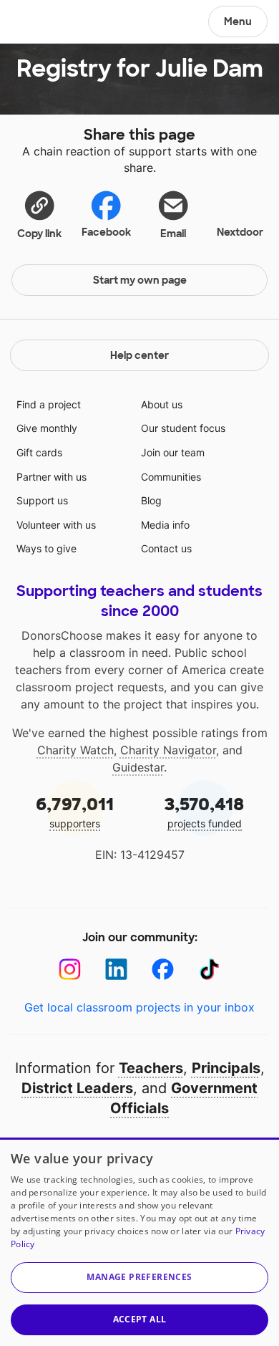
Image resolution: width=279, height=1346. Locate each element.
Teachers (151, 1068)
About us (161, 404)
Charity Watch (75, 750)
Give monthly (46, 428)
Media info (165, 525)
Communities (171, 477)
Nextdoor (240, 232)
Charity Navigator (168, 750)
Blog (151, 500)
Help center (139, 355)
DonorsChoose (45, 22)
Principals (226, 1068)
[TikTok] (209, 969)
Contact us (166, 548)
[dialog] (139, 1242)
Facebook (106, 232)
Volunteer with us (56, 525)
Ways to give (46, 548)
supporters (75, 811)
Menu (238, 21)
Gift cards (39, 452)
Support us (42, 500)
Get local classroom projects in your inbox (139, 1007)
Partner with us (51, 477)
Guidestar (138, 767)
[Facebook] (162, 969)
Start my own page (140, 280)
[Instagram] (69, 969)
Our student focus (183, 428)
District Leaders (77, 1088)
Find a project (48, 404)
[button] (39, 214)
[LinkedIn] (116, 969)
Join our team (173, 452)
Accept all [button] (140, 1319)
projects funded (204, 811)
